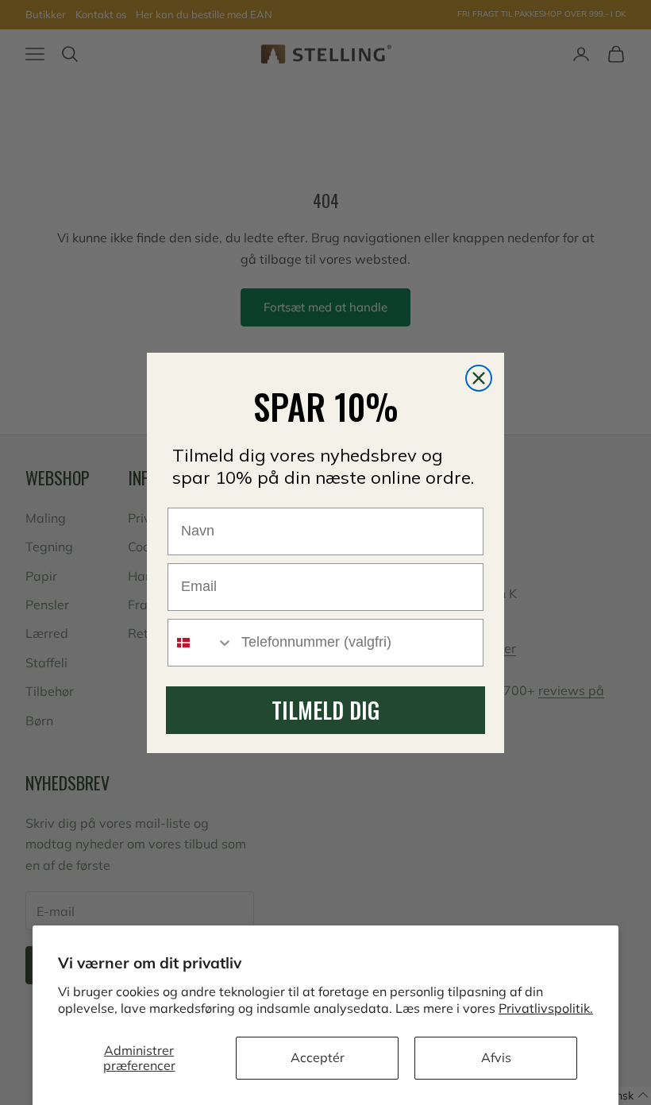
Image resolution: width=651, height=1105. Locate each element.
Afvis (496, 1057)
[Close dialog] (478, 378)
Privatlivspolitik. (546, 1008)
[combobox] (200, 643)
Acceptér (318, 1057)
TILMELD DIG (325, 710)
